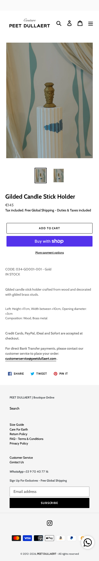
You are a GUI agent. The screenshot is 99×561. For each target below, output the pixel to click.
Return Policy (18, 434)
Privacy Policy (19, 443)
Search (14, 408)
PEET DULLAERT (46, 553)
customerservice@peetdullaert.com (30, 358)
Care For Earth (19, 429)
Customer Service (21, 457)
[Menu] (90, 23)
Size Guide (17, 424)
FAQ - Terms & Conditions (26, 439)
